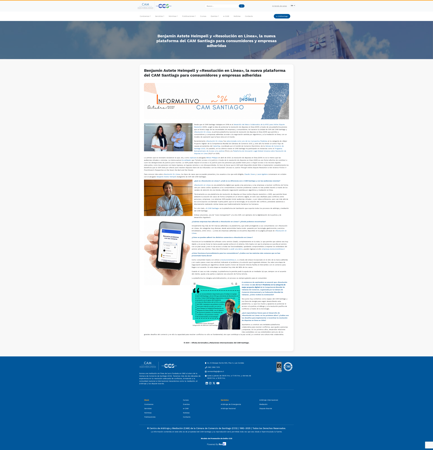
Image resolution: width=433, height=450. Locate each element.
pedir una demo (237, 249)
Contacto (249, 16)
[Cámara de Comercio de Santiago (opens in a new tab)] (164, 6)
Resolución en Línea (202, 185)
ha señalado (186, 160)
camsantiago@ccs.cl (215, 371)
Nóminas (172, 16)
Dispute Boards (265, 408)
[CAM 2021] (146, 6)
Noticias (237, 16)
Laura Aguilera (262, 174)
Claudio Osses (249, 174)
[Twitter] (214, 383)
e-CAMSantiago (282, 16)
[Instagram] (210, 383)
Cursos (203, 16)
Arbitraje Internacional (268, 400)
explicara (193, 158)
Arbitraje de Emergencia (231, 404)
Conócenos (144, 16)
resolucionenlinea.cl (228, 260)
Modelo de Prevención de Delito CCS (216, 438)
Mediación (263, 404)
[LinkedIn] (206, 383)
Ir (241, 6)
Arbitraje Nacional (228, 408)
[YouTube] (218, 383)
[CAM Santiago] (149, 366)
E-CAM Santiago (212, 208)
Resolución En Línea (202, 132)
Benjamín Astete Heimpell (166, 177)
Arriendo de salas (279, 6)
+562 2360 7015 (213, 367)
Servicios (159, 16)
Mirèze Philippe (212, 158)
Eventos (214, 16)
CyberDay (216, 146)
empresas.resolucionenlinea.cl (273, 249)
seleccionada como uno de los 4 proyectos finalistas (247, 141)
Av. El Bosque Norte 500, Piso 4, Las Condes (225, 363)
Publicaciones (188, 16)
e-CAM (226, 16)
